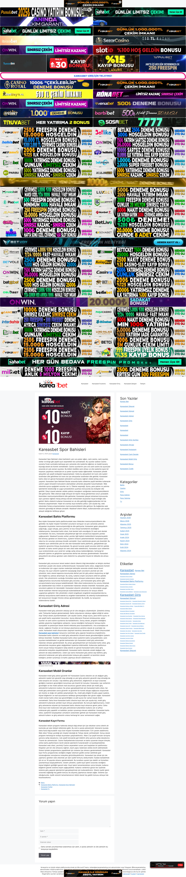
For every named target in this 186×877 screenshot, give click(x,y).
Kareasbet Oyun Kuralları (126, 616)
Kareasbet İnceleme (99, 384)
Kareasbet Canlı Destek (129, 454)
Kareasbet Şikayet (130, 384)
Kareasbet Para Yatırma (139, 616)
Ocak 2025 (124, 534)
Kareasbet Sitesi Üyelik (126, 623)
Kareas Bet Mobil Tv (139, 606)
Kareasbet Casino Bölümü (126, 591)
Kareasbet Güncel (127, 411)
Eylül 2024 (124, 547)
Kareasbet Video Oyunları (126, 628)
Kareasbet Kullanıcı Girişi (138, 603)
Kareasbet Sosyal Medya (137, 626)
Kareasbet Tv (45, 789)
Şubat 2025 (124, 531)
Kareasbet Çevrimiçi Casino (127, 635)
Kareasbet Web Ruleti (139, 628)
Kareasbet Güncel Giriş (125, 601)
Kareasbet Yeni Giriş (137, 631)
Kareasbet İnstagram (128, 450)
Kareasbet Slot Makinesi (139, 623)
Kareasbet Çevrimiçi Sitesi (126, 638)
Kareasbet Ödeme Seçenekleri (127, 640)
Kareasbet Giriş (115, 384)
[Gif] (93, 182)
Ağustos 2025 (125, 524)
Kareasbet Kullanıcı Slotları (126, 606)
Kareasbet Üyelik (126, 469)
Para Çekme (125, 495)
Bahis (43, 782)
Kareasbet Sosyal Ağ (125, 626)
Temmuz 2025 (125, 528)
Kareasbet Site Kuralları (126, 621)
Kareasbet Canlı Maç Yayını (126, 589)
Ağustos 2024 (125, 551)
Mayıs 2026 (124, 521)
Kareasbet (84, 384)
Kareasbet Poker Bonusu (126, 618)
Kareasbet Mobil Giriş (128, 459)
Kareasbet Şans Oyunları (126, 648)
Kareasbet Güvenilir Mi (125, 603)
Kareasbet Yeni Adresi (125, 631)
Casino (122, 488)
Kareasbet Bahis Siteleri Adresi (127, 584)
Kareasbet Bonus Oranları (126, 586)
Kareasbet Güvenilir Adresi (139, 601)
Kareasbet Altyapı (127, 445)
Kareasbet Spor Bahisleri (67, 785)
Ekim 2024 (124, 544)
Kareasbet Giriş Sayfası (129, 440)
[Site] (46, 132)
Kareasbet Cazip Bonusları (140, 591)
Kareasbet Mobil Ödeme (126, 608)
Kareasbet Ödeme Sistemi (126, 643)
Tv (121, 501)
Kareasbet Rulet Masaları (139, 618)
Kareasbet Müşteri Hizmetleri (127, 611)
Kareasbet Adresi (127, 416)
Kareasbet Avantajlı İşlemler (127, 579)
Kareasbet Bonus (126, 464)
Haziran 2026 (125, 518)
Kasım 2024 (124, 541)
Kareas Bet (124, 402)
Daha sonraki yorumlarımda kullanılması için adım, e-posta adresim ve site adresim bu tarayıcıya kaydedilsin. (74, 848)
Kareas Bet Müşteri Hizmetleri (127, 613)
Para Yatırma (125, 498)
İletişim (142, 384)
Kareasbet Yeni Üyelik (140, 633)
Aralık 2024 (124, 537)
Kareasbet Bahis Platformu (49, 785)
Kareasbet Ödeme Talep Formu (127, 645)
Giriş (122, 492)
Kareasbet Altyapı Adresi (126, 576)
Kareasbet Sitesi (137, 621)
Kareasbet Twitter (46, 787)
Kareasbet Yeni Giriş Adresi (127, 633)
